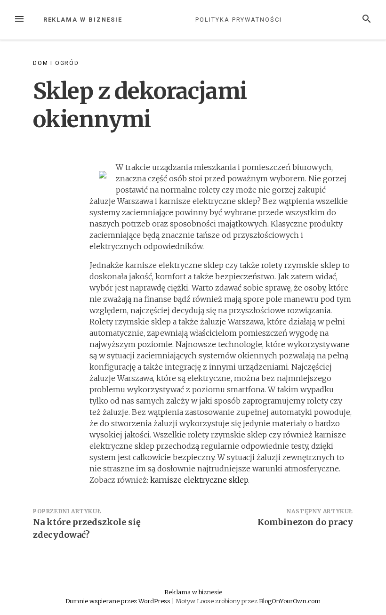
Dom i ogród (56, 63)
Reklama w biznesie (83, 19)
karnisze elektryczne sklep (199, 480)
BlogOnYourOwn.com (290, 601)
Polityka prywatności (238, 19)
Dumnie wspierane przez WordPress (118, 601)
